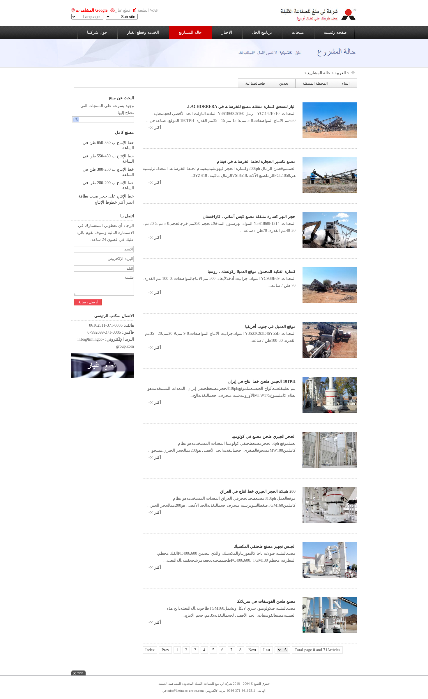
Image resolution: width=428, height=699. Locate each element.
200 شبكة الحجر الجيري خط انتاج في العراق (258, 491)
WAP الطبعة (148, 10)
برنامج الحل (262, 32)
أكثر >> (154, 127)
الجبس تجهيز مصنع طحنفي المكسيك (265, 546)
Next (252, 650)
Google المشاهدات (91, 10)
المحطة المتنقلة (315, 83)
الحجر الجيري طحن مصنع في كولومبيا (263, 436)
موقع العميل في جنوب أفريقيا (270, 326)
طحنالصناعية (255, 83)
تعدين (283, 83)
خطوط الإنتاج (106, 202)
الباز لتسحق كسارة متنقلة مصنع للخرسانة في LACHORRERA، (241, 106)
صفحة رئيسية (335, 32)
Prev (165, 650)
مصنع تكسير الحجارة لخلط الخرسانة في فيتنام (256, 161)
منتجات (298, 32)
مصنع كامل (124, 132)
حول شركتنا (97, 32)
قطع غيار (123, 10)
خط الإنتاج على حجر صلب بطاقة (106, 196)
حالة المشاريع (190, 32)
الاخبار (227, 32)
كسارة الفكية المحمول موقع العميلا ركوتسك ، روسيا (252, 271)
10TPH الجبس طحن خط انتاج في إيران (262, 381)
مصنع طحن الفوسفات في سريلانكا (266, 601)
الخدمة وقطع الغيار (143, 32)
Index (150, 650)
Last (266, 650)
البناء (346, 83)
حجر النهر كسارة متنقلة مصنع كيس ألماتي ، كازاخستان (249, 216)
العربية (340, 73)
